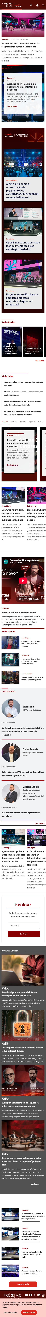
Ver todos (39, 361)
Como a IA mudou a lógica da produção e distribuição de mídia (31, 1254)
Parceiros (5, 608)
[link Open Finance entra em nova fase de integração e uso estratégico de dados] (23, 222)
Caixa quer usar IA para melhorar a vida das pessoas (31, 644)
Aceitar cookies (29, 1312)
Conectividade (11, 180)
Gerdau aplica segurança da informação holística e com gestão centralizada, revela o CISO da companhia (23, 731)
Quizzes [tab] (41, 421)
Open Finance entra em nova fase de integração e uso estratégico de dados (23, 246)
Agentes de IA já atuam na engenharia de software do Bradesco (22, 87)
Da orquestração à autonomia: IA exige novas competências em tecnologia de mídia (32, 1216)
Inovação (5, 39)
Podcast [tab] (14, 421)
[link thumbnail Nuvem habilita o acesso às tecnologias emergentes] (10, 677)
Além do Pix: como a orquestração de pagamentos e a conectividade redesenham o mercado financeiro (22, 191)
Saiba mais (12, 107)
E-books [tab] (5, 422)
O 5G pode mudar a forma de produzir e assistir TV (33, 351)
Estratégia (10, 239)
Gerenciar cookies (11, 1312)
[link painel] (23, 142)
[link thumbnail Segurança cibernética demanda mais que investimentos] (10, 659)
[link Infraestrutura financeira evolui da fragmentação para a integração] (23, 25)
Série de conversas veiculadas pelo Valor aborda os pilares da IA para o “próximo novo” (21, 1161)
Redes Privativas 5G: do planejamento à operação (18, 443)
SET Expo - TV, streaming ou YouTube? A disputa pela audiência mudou (10, 348)
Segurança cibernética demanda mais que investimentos (30, 661)
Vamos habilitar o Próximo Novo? (19, 613)
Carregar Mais (23, 1284)
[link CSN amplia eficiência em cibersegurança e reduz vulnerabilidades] (23, 1025)
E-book (10, 436)
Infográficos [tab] (32, 421)
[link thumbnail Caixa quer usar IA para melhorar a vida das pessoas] (10, 642)
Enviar (23, 933)
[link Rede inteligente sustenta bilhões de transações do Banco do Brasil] (23, 970)
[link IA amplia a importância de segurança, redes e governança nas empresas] (23, 1081)
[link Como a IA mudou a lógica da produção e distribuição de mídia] (10, 1253)
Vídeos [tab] (22, 421)
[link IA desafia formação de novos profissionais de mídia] (10, 1270)
